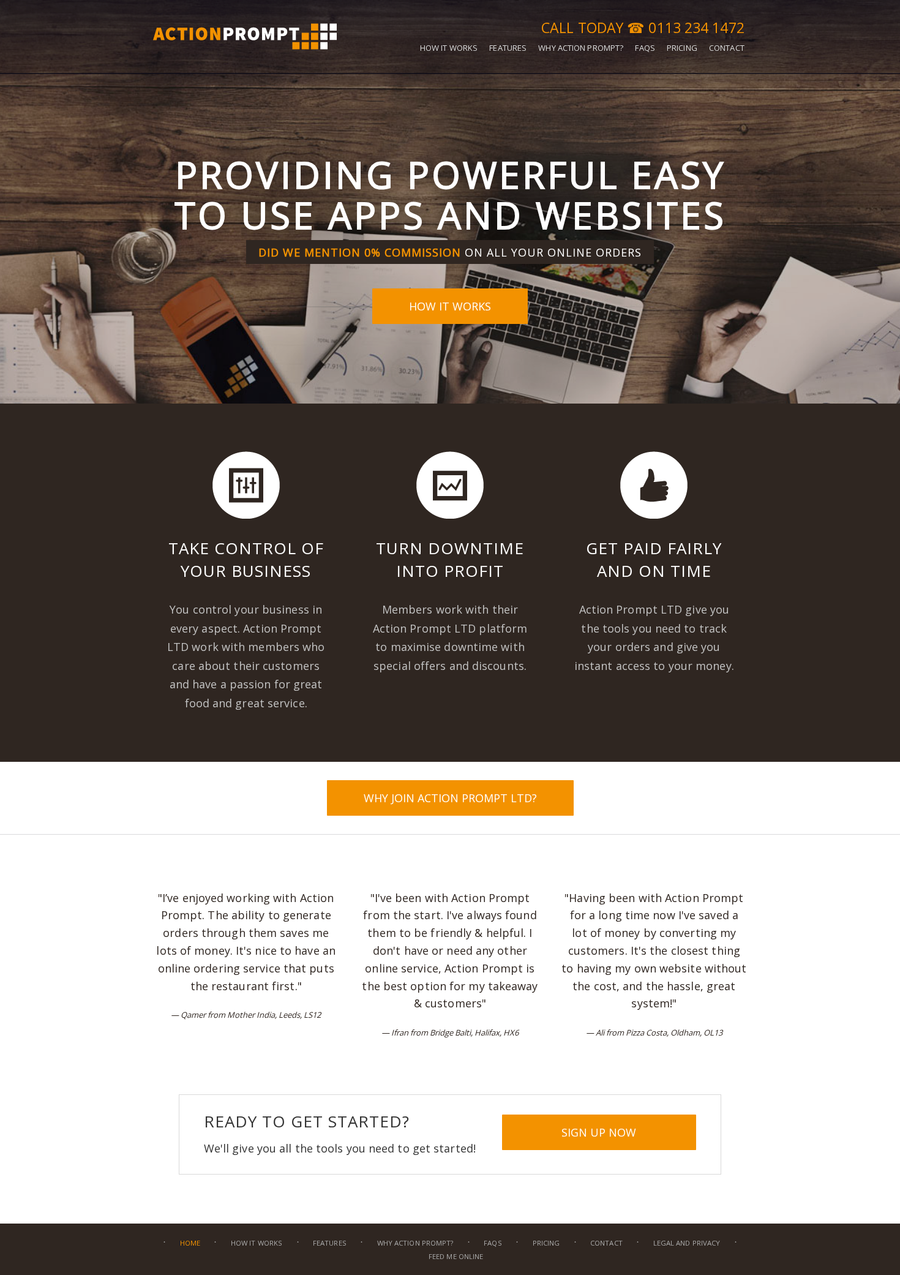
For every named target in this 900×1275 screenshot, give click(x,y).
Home (190, 1242)
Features (330, 1242)
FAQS (492, 1242)
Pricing (546, 1242)
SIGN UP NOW (598, 1132)
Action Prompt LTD (245, 35)
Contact (606, 1242)
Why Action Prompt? (415, 1242)
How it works (450, 306)
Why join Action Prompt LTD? (450, 798)
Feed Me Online (456, 1256)
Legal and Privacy (687, 1242)
